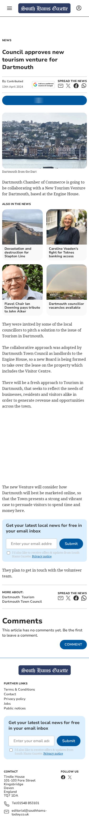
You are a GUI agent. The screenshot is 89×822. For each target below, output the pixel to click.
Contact (10, 694)
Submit (71, 543)
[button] (9, 8)
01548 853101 (28, 803)
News (6, 40)
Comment (73, 644)
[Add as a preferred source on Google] (43, 84)
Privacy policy (14, 699)
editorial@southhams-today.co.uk (29, 812)
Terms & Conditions (19, 689)
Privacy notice (42, 556)
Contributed (15, 81)
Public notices (15, 708)
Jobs (7, 703)
